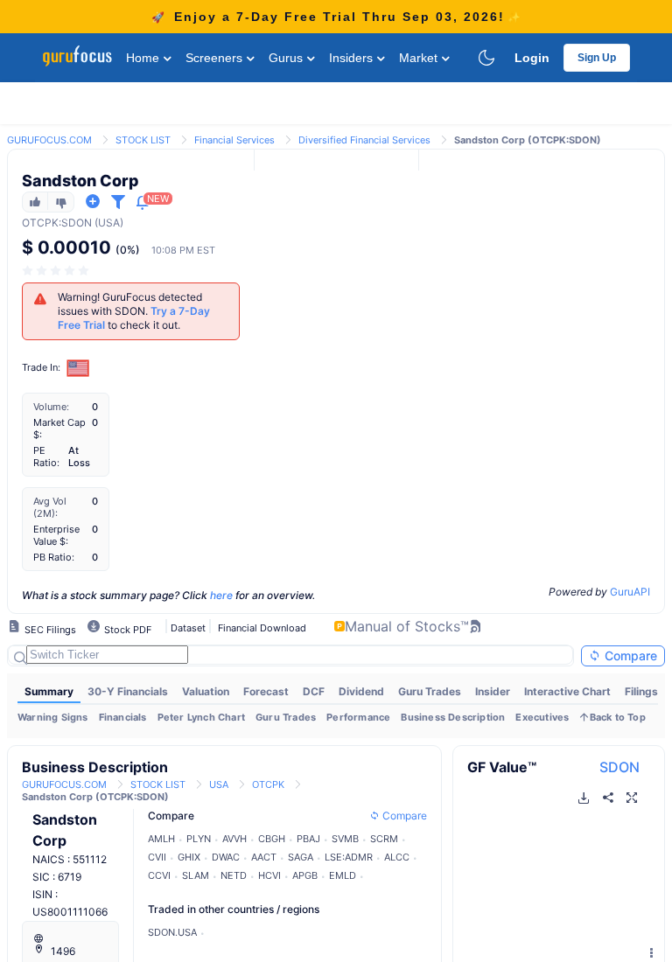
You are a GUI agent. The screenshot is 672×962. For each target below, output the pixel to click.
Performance (358, 717)
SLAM (195, 875)
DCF (314, 691)
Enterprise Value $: (56, 535)
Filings (641, 691)
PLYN (198, 839)
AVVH (234, 839)
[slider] (57, 270)
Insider (492, 691)
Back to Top (618, 717)
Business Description (453, 717)
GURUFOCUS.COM (49, 140)
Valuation (205, 691)
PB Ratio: (53, 557)
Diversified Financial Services (364, 140)
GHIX (189, 857)
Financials (123, 717)
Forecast (266, 691)
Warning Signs (53, 717)
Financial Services (234, 140)
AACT (263, 857)
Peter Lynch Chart (201, 717)
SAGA (300, 857)
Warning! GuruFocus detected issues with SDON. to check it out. (134, 310)
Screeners (216, 58)
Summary (49, 691)
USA (218, 784)
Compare (629, 655)
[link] (49, 138)
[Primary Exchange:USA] (78, 367)
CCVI (159, 875)
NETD (233, 875)
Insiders (352, 58)
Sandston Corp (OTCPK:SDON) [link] (527, 140)
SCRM (384, 839)
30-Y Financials (128, 691)
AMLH (161, 839)
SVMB (345, 839)
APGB (305, 875)
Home (144, 58)
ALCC (397, 857)
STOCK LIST (143, 140)
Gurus (287, 58)
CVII (157, 857)
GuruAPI (630, 591)
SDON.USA (172, 932)
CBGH (271, 839)
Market (420, 58)
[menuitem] (49, 691)
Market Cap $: (59, 428)
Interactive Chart (567, 691)
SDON (619, 767)
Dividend (361, 691)
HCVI (269, 875)
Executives (542, 717)
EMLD (342, 875)
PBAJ (308, 839)
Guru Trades (429, 691)
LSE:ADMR (349, 857)
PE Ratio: (46, 456)
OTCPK (40, 222)
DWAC (226, 857)
